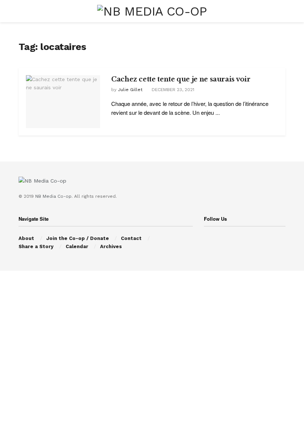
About (26, 238)
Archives (111, 246)
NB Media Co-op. (54, 196)
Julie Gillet (130, 89)
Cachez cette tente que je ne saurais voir (180, 79)
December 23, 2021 (172, 89)
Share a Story (36, 246)
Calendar (77, 246)
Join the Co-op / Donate (77, 238)
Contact (131, 238)
